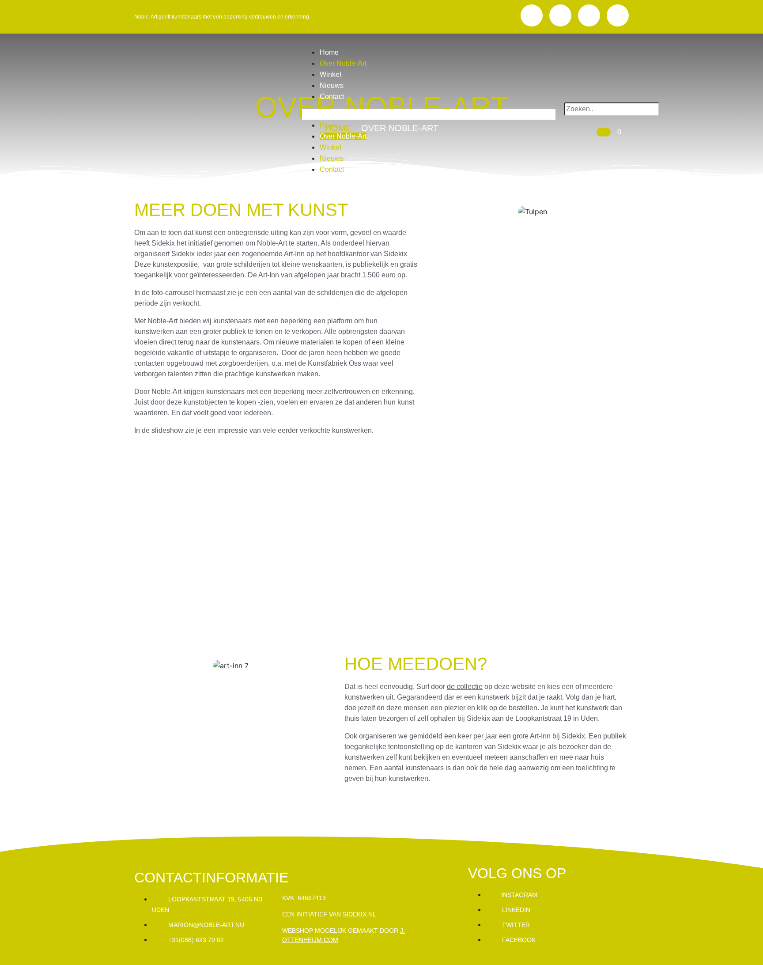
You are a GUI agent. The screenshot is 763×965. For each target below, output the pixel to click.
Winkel (330, 74)
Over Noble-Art (343, 63)
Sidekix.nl (359, 914)
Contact (332, 96)
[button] (428, 114)
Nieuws (332, 85)
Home (329, 52)
